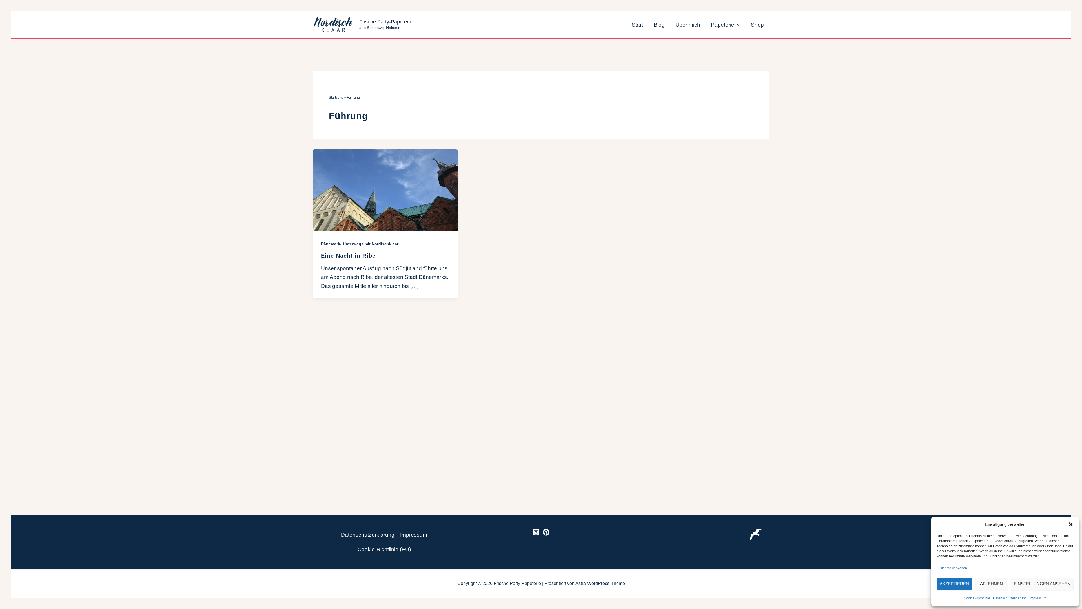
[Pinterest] (546, 532)
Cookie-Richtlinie (977, 598)
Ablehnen (991, 583)
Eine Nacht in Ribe (348, 256)
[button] (1071, 524)
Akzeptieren (954, 583)
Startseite (336, 98)
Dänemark (330, 244)
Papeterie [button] (722, 25)
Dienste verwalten (953, 568)
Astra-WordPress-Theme (600, 583)
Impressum (1038, 598)
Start (637, 25)
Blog (659, 25)
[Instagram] (536, 532)
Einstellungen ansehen (1042, 583)
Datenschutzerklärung (1010, 598)
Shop (757, 25)
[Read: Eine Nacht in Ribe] (385, 190)
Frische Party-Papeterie (386, 22)
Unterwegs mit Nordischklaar (370, 244)
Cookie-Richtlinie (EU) (384, 549)
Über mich (687, 25)
